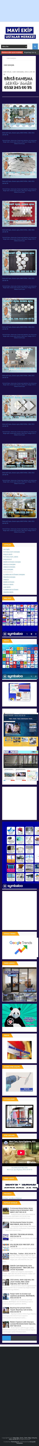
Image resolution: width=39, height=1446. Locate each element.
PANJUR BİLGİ (7, 559)
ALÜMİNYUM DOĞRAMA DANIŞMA (14, 574)
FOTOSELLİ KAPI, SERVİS (10, 557)
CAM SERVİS (7, 587)
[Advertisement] (12, 11)
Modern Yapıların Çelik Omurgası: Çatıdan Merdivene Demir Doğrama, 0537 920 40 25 (23, 1324)
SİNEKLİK (6, 579)
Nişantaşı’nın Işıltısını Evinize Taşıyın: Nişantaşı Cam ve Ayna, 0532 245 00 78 (21, 1310)
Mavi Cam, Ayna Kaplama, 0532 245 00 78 (19, 1169)
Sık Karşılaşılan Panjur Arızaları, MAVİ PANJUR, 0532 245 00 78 (21, 1223)
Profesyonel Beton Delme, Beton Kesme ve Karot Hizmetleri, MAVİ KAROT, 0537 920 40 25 (21, 1210)
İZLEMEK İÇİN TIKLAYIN (19, 1167)
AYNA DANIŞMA (8, 569)
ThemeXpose (15, 1442)
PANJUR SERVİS (7, 554)
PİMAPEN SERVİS (8, 592)
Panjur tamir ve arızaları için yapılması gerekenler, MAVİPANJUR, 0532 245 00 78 (22, 1296)
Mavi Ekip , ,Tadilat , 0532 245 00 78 (22, 1254)
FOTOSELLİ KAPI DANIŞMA (11, 552)
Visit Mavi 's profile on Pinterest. (12, 1198)
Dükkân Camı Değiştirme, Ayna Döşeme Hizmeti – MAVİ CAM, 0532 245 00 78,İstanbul (22, 1268)
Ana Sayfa (6, 549)
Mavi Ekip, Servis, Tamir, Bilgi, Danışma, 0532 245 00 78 (23, 1438)
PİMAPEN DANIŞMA (9, 577)
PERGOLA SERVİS (8, 584)
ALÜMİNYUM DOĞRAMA (10, 589)
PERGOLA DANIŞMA (9, 564)
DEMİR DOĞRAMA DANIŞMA (12, 562)
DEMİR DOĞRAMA (8, 582)
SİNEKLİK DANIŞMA (9, 567)
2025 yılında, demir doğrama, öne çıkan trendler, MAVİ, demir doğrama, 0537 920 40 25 (22, 1282)
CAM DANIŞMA (8, 572)
